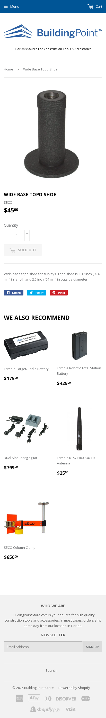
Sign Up (92, 647)
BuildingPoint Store (39, 687)
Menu (14, 6)
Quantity (11, 225)
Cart (98, 6)
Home (8, 69)
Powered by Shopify (74, 687)
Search (51, 670)
